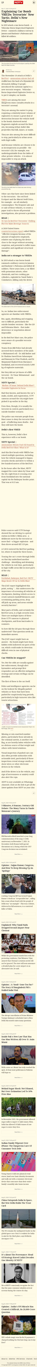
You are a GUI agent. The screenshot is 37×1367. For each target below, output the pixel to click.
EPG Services (20, 1359)
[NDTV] (18, 2)
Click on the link (17, 785)
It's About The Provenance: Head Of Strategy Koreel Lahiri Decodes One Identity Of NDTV (17, 1257)
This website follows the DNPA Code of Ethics (18, 1363)
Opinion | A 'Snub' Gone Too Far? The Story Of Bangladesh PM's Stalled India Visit (17, 987)
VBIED (4, 100)
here (12, 728)
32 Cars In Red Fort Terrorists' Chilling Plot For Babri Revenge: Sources (18, 221)
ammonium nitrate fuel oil (22, 78)
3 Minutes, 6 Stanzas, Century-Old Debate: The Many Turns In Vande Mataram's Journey (17, 808)
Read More (18, 854)
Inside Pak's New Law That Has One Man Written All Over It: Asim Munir (17, 1039)
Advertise (12, 1359)
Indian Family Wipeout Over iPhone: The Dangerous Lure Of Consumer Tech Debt (16, 1146)
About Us (4, 1359)
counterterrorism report (12, 231)
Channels (29, 1359)
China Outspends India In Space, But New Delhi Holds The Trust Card (16, 1203)
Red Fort (5, 78)
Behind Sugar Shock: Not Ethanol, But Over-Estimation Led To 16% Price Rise (17, 1091)
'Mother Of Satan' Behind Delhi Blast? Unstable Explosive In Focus (17, 385)
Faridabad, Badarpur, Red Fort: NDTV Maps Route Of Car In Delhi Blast (17, 578)
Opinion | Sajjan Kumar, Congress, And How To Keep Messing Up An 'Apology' (17, 868)
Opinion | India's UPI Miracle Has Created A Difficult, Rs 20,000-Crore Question (18, 1309)
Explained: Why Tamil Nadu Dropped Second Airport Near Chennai (15, 928)
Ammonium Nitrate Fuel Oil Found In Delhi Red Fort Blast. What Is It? (17, 445)
